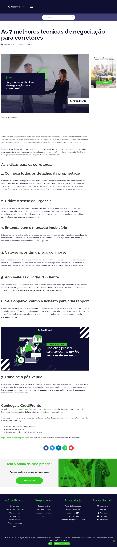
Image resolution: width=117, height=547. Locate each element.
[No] (114, 541)
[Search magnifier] (72, 17)
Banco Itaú (48, 409)
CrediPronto (24, 409)
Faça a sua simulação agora (13, 438)
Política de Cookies (62, 543)
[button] (31, 7)
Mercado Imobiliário (26, 44)
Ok (50, 543)
